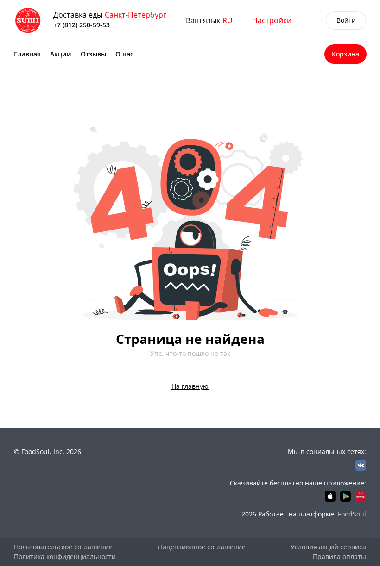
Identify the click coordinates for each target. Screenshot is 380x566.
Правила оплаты (339, 556)
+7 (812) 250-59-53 (81, 24)
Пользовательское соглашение (63, 546)
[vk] (360, 465)
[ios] (330, 496)
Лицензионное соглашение (202, 546)
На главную (190, 386)
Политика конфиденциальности (65, 556)
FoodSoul (352, 514)
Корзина (345, 54)
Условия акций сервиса (328, 546)
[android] (345, 496)
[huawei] (360, 496)
